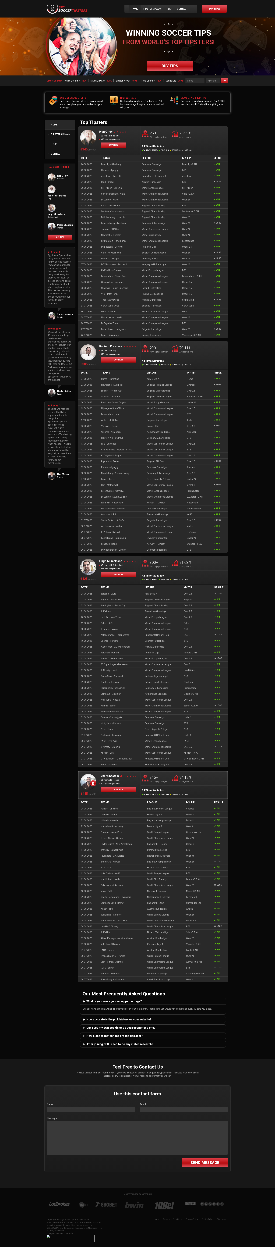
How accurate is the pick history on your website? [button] (118, 1019)
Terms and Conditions (172, 1219)
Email (143, 1104)
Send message (204, 1162)
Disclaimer (222, 1219)
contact (182, 8)
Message (52, 1118)
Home (135, 8)
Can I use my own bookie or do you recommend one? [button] (120, 1027)
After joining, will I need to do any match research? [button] (119, 1044)
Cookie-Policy (207, 1219)
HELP (169, 8)
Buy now (113, 145)
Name (50, 1104)
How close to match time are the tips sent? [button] (114, 1035)
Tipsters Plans (152, 8)
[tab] (153, 1001)
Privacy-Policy (192, 1219)
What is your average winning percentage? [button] (114, 1001)
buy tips (170, 66)
